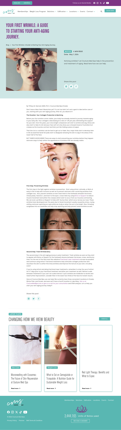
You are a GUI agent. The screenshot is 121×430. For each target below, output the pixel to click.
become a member (80, 421)
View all (104, 319)
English (17, 3)
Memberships (23, 11)
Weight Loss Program (38, 11)
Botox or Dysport (80, 196)
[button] (51, 11)
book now (110, 10)
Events (82, 11)
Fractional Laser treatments (70, 259)
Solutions (79, 400)
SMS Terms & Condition (34, 420)
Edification (87, 400)
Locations (96, 400)
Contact (111, 400)
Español (27, 3)
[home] (9, 11)
